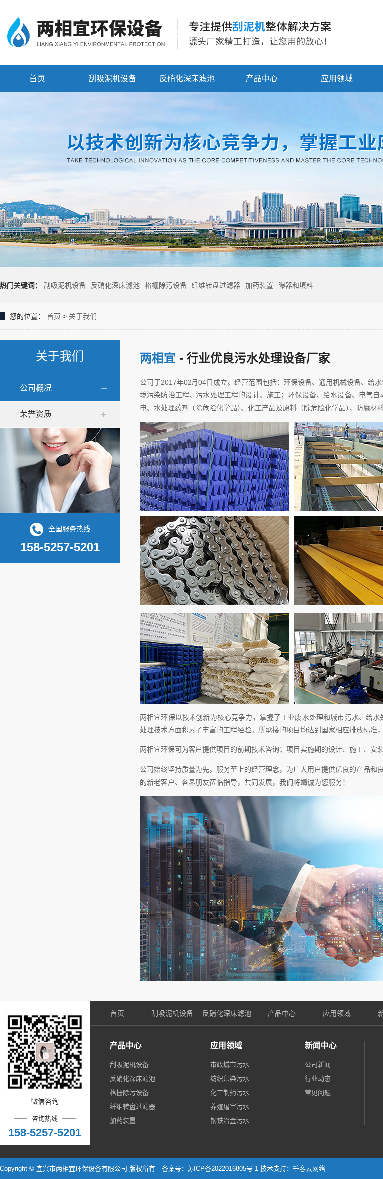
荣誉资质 (36, 414)
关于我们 (83, 316)
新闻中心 (321, 1045)
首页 (37, 78)
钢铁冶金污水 (229, 1120)
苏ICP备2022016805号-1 (223, 1168)
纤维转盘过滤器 (216, 285)
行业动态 (318, 1078)
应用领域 (337, 78)
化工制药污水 (229, 1092)
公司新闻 (318, 1064)
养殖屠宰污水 (229, 1106)
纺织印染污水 (229, 1078)
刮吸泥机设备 (112, 78)
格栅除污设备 (166, 285)
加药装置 (259, 285)
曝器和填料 (295, 285)
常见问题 (318, 1092)
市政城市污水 (229, 1064)
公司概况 (36, 388)
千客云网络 (309, 1168)
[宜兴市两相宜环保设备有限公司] (174, 32)
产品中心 (262, 78)
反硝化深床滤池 (187, 78)
